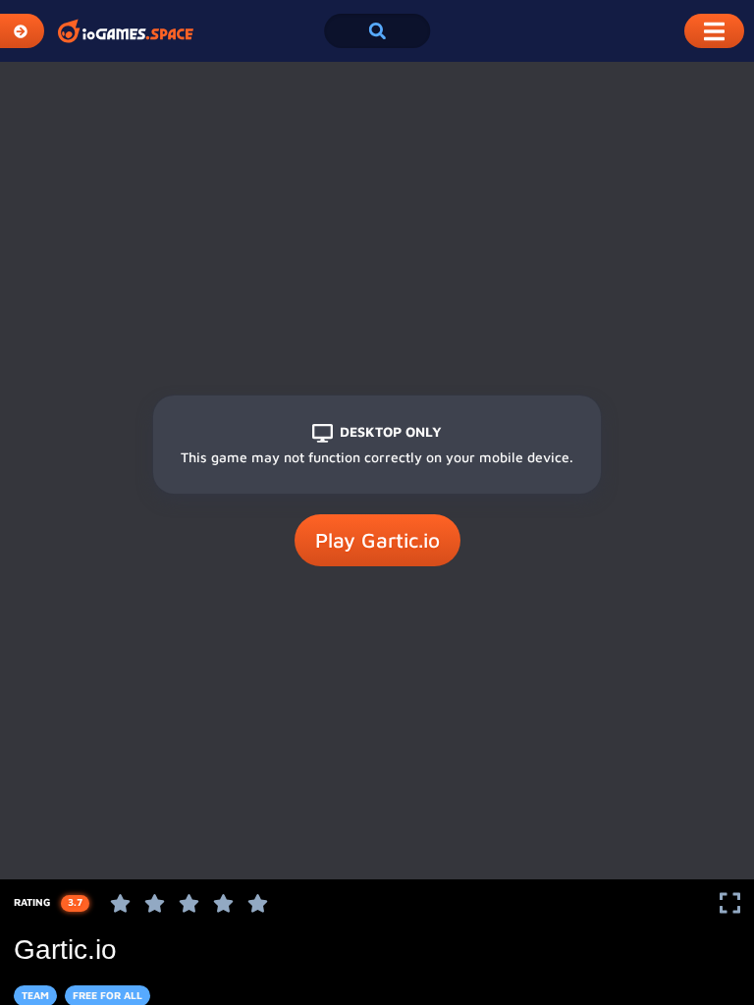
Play (377, 540)
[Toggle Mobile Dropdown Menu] (714, 31)
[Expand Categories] (22, 31)
